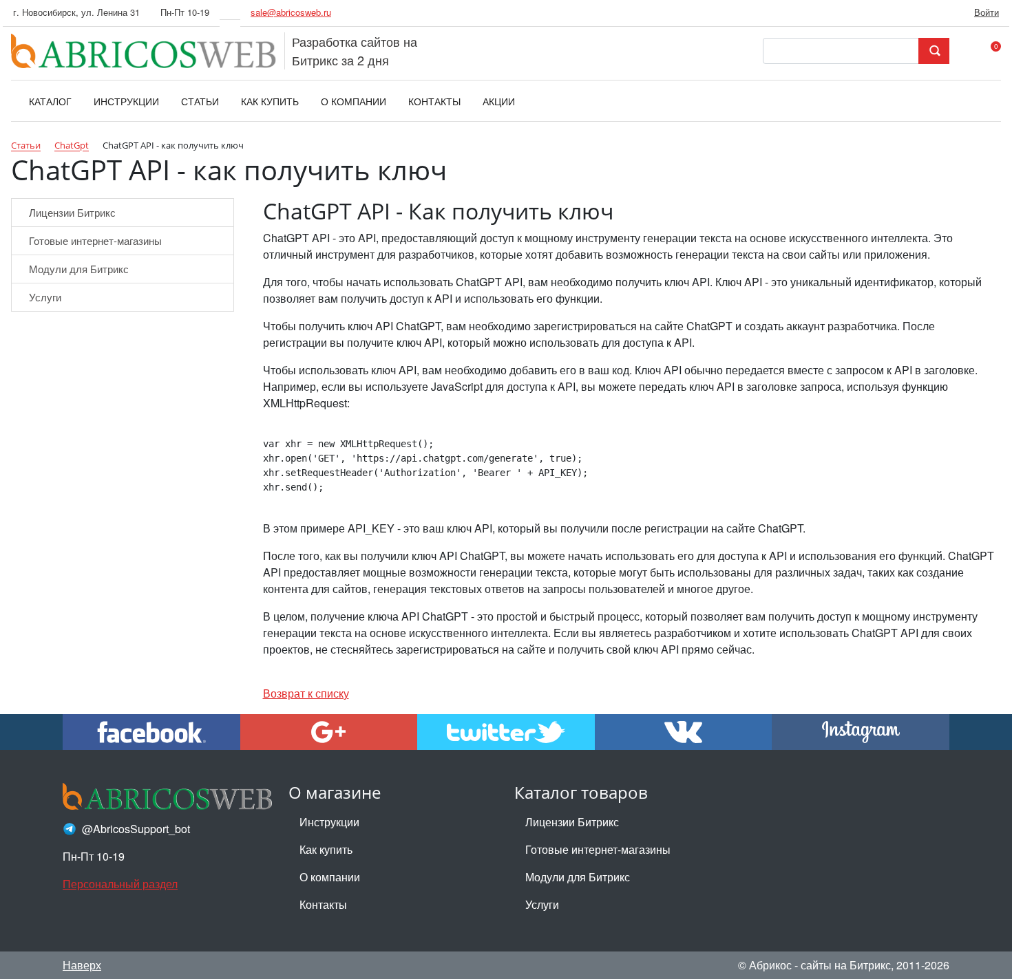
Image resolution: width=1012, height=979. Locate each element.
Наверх (82, 965)
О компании (329, 877)
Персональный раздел (120, 884)
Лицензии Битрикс (72, 212)
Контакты (323, 904)
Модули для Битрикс (79, 268)
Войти (986, 12)
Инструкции (329, 822)
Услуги (45, 297)
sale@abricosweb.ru (291, 12)
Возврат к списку (306, 693)
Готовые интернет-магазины (95, 240)
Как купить (325, 849)
